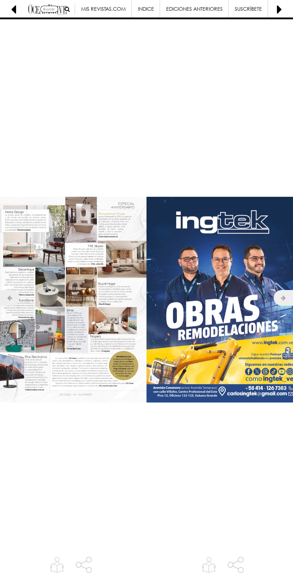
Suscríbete (248, 8)
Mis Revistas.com (103, 8)
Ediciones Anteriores (194, 8)
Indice (146, 8)
